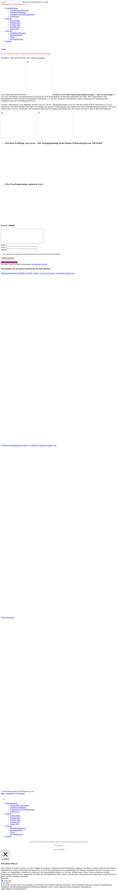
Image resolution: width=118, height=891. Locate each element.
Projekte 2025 (15, 23)
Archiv (3, 49)
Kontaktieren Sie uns (39, 264)
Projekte (9, 19)
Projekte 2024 (15, 25)
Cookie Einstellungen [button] (59, 849)
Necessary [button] (4, 878)
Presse (12, 37)
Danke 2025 (14, 29)
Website (4, 250)
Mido (5, 58)
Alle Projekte (15, 21)
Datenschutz (10, 793)
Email (4, 247)
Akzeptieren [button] (60, 845)
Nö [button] (55, 845)
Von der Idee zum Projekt (19, 10)
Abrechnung (14, 16)
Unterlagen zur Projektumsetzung (22, 14)
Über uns (9, 31)
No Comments (39, 58)
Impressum (21, 793)
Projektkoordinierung (18, 33)
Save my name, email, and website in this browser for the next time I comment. (31, 254)
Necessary (7, 881)
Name (4, 245)
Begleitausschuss (16, 35)
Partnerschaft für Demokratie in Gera (14, 4)
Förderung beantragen (18, 12)
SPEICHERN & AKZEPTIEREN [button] (13, 889)
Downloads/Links (16, 39)
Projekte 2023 (15, 27)
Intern (3, 793)
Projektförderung (12, 8)
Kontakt (8, 41)
